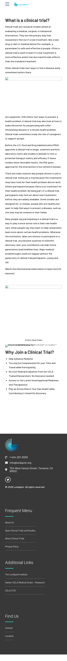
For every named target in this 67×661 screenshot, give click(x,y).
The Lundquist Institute (16, 574)
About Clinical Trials (14, 538)
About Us (9, 522)
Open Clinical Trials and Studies (20, 530)
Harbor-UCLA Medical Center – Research (25, 582)
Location (9, 636)
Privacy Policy (11, 546)
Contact (9, 628)
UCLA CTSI (10, 590)
